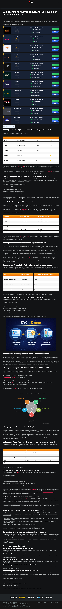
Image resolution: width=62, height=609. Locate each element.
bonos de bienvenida (20, 166)
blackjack (15, 377)
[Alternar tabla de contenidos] (12, 126)
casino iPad (28, 236)
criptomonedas (24, 498)
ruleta (12, 377)
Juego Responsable (39, 602)
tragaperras (15, 388)
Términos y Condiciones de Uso (55, 602)
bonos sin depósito (29, 257)
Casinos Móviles (26, 5)
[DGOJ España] (22, 597)
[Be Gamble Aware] (13, 597)
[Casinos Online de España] (31, 2)
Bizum (18, 472)
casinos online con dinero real (54, 195)
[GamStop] (40, 597)
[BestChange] (48, 597)
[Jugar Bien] (31, 597)
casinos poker (14, 382)
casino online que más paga (38, 167)
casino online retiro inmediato (48, 492)
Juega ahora (55, 29)
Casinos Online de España (13, 602)
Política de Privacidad (46, 602)
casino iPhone (21, 236)
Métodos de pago (48, 5)
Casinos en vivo (7, 377)
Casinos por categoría (17, 5)
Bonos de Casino (33, 5)
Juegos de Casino (41, 5)
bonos (16, 247)
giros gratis (23, 251)
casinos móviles (24, 209)
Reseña (55, 31)
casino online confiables (49, 171)
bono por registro (33, 489)
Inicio (11, 5)
